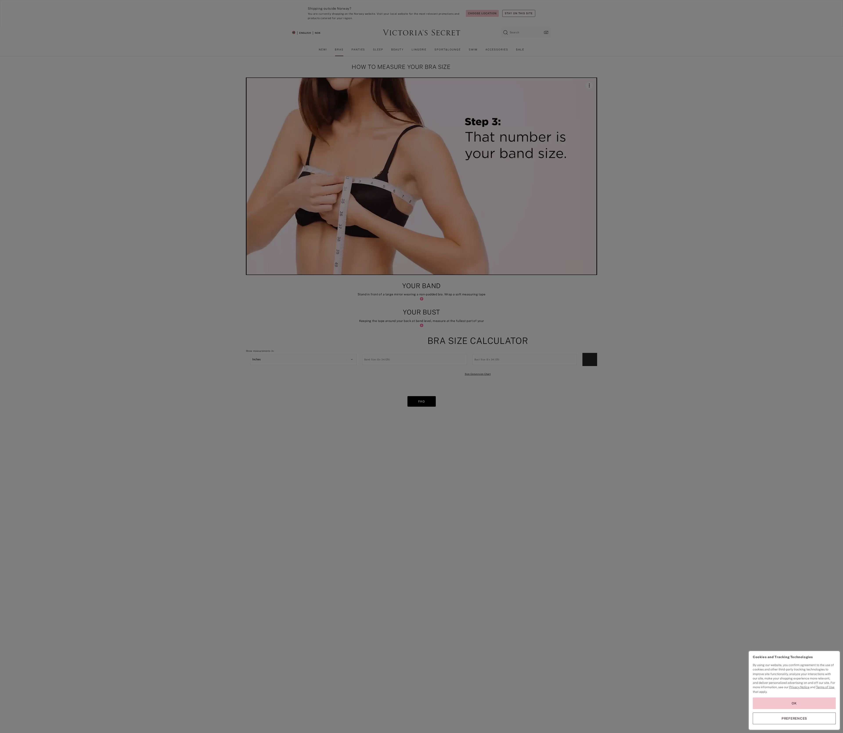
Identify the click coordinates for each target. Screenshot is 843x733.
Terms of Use (825, 687)
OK (794, 703)
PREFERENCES (794, 718)
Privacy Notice (799, 687)
